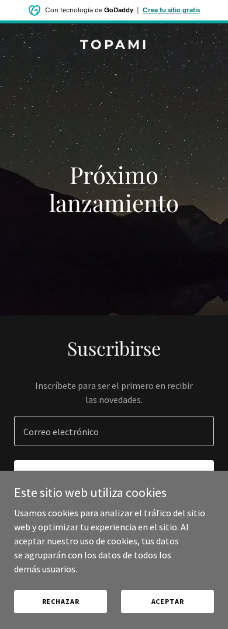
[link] (114, 45)
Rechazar (61, 601)
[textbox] (114, 431)
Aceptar (167, 601)
